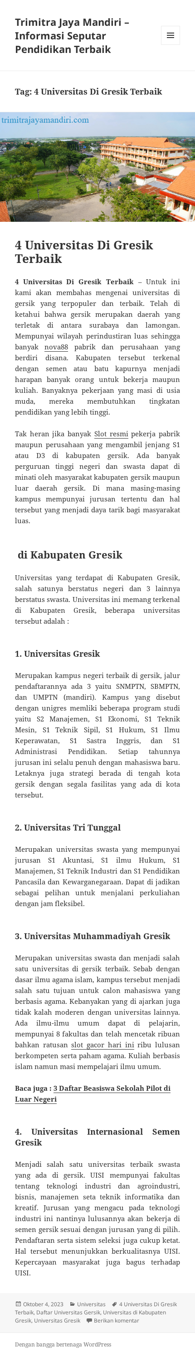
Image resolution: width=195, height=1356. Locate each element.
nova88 (56, 346)
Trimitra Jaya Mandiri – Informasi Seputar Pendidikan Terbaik (72, 35)
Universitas (91, 1304)
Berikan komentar (116, 1320)
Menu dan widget (170, 44)
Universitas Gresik (57, 1320)
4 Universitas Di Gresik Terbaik (84, 252)
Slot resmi (111, 433)
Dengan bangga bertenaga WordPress (63, 1344)
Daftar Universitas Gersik (68, 1312)
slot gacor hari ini (102, 1044)
